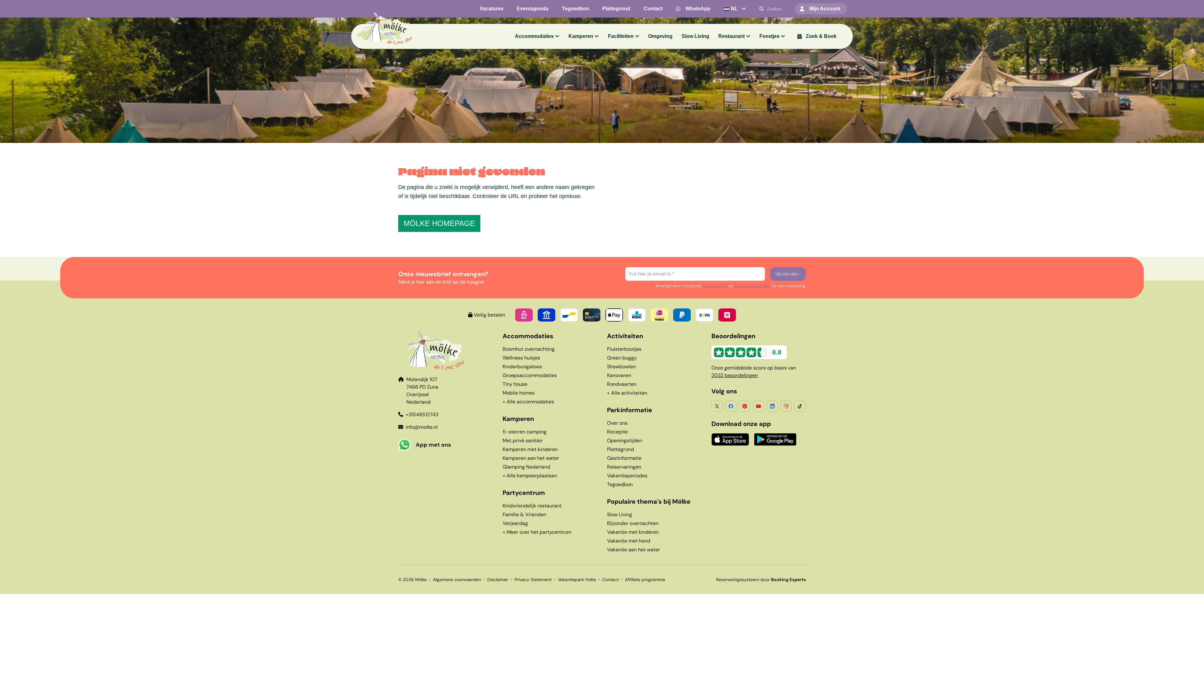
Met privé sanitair (523, 440)
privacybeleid (715, 285)
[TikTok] (799, 406)
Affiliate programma (645, 579)
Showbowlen (621, 366)
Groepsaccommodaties (530, 375)
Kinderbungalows (522, 366)
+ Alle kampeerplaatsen (530, 475)
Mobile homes (519, 393)
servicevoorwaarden (752, 285)
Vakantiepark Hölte (577, 579)
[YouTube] (758, 406)
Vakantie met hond (628, 541)
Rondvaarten (621, 384)
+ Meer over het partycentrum (537, 532)
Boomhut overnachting (529, 349)
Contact (610, 579)
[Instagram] (786, 406)
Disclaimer (497, 579)
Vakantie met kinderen (633, 532)
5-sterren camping (525, 431)
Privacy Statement (533, 579)
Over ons (617, 423)
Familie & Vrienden (524, 514)
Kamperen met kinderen (530, 449)
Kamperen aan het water (531, 458)
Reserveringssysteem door (761, 579)
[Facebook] (731, 406)
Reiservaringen (624, 467)
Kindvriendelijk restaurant (532, 505)
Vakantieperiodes (627, 475)
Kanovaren (619, 375)
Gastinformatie (624, 458)
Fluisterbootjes (624, 349)
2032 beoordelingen (734, 375)
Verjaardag (515, 523)
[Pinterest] (744, 406)
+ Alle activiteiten (627, 393)
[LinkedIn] (772, 406)
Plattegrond (620, 449)
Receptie (617, 431)
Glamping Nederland (526, 467)
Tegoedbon (620, 484)
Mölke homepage (439, 223)
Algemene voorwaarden (457, 579)
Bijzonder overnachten (632, 523)
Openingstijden (624, 440)
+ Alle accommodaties (528, 401)
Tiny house (515, 384)
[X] (717, 406)
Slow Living (619, 514)
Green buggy (622, 357)
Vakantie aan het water (633, 549)
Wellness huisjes (521, 357)
